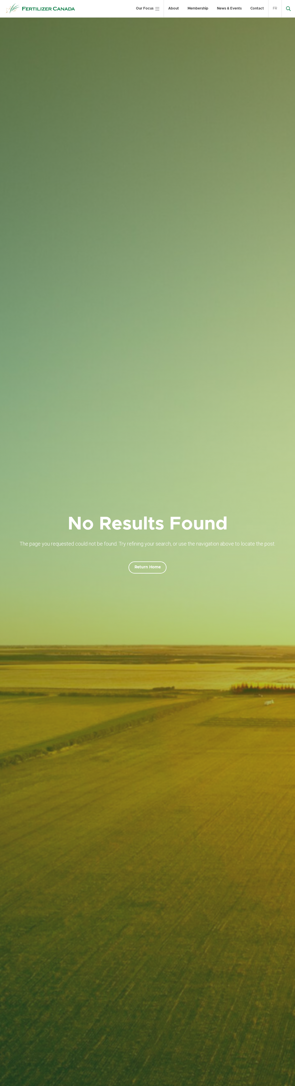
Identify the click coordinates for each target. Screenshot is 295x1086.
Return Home (148, 567)
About (173, 8)
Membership (198, 8)
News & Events (229, 8)
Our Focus (145, 8)
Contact (257, 8)
